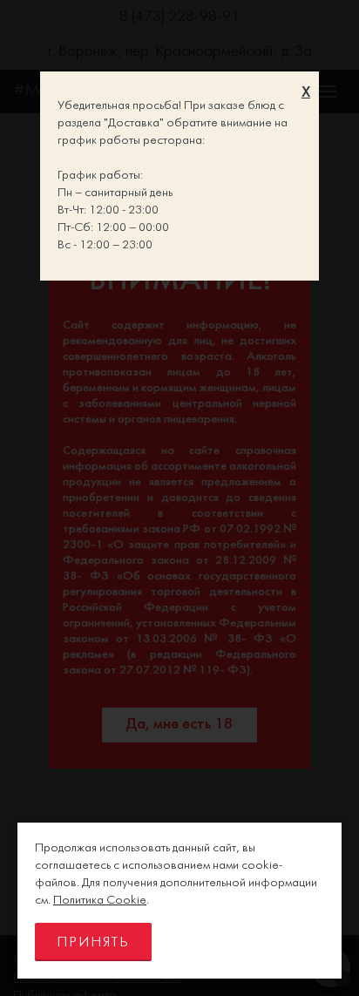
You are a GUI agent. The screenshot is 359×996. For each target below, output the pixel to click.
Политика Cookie (99, 900)
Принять (93, 942)
